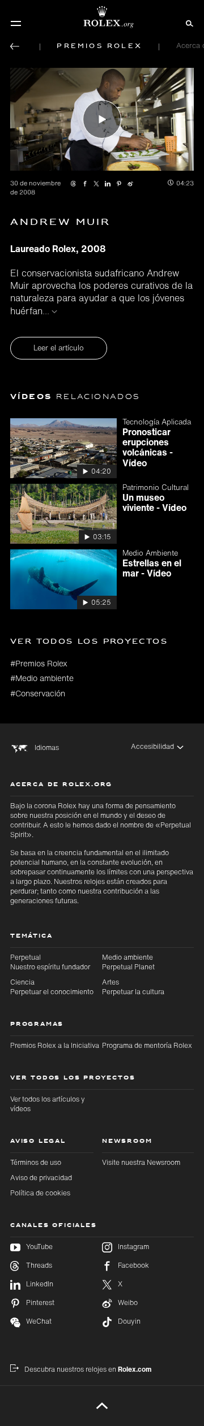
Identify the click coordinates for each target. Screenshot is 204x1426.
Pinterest (40, 1302)
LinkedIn (39, 1284)
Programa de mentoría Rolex (147, 1045)
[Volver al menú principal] (14, 46)
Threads (39, 1265)
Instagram (133, 1246)
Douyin (129, 1321)
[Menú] (16, 23)
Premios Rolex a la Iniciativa (54, 1045)
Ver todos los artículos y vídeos (47, 1103)
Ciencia (52, 986)
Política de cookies (40, 1193)
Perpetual (50, 962)
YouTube (39, 1246)
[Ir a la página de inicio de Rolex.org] (102, 17)
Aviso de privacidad (41, 1177)
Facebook (133, 1265)
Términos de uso (35, 1162)
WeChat (39, 1321)
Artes (133, 986)
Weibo (128, 1302)
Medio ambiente (128, 962)
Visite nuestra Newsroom (141, 1162)
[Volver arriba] (102, 1405)
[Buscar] (188, 23)
